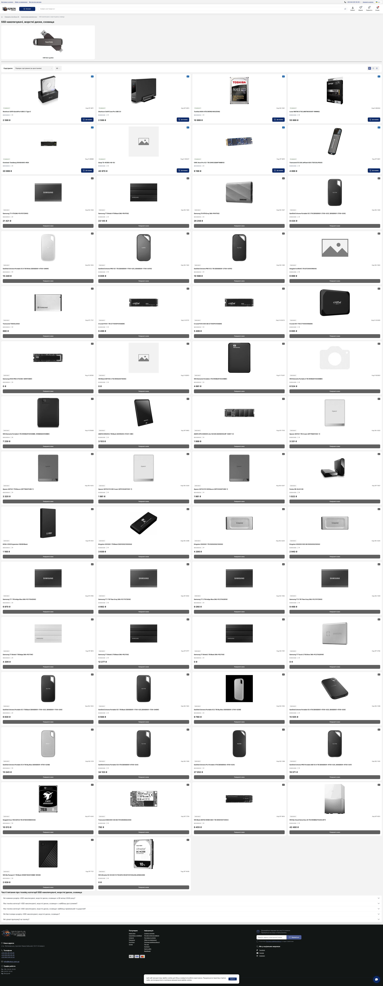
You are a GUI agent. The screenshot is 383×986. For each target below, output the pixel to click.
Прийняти (232, 978)
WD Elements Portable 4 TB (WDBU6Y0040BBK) (306, 379)
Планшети (132, 940)
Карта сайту (147, 949)
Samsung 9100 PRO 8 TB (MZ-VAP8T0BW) (17, 379)
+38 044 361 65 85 (7, 953)
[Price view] (376, 68)
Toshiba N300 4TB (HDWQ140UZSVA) (207, 111)
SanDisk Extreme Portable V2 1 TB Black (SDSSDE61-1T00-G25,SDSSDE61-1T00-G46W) (128, 709)
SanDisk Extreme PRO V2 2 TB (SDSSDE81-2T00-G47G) (213, 268)
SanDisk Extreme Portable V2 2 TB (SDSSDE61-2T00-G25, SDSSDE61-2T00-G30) (317, 213)
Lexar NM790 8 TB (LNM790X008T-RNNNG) (304, 111)
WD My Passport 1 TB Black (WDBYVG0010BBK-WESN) (22, 875)
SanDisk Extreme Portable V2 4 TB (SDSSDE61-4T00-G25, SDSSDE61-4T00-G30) (317, 709)
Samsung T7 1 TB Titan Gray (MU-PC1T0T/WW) (114, 599)
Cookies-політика (149, 933)
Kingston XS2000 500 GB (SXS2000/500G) (304, 544)
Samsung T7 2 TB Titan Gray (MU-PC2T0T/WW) (305, 599)
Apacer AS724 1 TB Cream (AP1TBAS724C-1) (304, 434)
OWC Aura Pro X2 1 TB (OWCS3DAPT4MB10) (209, 162)
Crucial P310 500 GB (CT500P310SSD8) (208, 324)
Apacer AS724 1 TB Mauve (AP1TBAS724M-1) (18, 489)
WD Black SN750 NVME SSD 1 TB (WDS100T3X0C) (211, 820)
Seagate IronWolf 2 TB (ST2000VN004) (303, 268)
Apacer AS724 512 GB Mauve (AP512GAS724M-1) (211, 489)
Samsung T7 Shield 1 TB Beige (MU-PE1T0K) (18, 654)
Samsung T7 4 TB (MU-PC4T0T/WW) (15, 213)
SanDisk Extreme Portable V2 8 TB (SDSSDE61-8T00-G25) (118, 765)
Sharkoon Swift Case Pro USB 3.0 (109, 111)
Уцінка (131, 944)
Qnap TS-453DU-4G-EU (106, 162)
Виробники (147, 951)
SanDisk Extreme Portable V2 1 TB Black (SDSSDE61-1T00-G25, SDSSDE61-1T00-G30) (32, 709)
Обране (360, 9)
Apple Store (132, 933)
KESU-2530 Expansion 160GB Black (15, 544)
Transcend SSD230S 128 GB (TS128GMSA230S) (114, 820)
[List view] (373, 68)
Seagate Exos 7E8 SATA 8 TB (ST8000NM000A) (19, 820)
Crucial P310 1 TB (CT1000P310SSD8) (111, 324)
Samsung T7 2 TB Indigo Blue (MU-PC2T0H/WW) (211, 599)
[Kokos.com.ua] (9, 9)
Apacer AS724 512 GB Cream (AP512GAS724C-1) (115, 489)
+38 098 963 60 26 (7, 955)
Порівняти (369, 9)
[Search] (345, 9)
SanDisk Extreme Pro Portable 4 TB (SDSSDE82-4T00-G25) (214, 765)
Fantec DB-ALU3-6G (296, 489)
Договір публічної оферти (151, 935)
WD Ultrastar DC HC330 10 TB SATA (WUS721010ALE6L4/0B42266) (121, 875)
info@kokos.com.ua (11, 962)
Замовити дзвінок (368, 2)
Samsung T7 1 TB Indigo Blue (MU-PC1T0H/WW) (19, 599)
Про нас (146, 944)
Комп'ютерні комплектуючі (29, 17)
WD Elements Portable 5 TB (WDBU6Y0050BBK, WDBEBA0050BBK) (26, 434)
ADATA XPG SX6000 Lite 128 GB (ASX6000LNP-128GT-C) (214, 434)
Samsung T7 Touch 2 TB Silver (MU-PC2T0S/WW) (306, 654)
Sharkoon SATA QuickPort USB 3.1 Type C (17, 111)
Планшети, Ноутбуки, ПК (12, 17)
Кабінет (352, 10)
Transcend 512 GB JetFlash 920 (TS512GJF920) (305, 162)
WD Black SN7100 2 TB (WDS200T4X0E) (112, 379)
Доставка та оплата (7, 2)
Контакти (146, 946)
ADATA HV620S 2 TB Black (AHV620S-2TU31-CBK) (115, 434)
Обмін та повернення (21, 2)
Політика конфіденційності (152, 942)
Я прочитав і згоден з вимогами (276, 941)
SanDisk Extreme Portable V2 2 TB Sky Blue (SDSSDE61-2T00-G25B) (217, 709)
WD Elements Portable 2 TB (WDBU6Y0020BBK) (210, 379)
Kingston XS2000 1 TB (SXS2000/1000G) (208, 544)
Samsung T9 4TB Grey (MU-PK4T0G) (206, 213)
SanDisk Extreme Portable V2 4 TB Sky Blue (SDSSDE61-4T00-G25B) (26, 765)
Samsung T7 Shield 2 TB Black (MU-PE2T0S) (113, 654)
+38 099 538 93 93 (8, 957)
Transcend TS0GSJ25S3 (11, 324)
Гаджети (131, 938)
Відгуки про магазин (35, 2)
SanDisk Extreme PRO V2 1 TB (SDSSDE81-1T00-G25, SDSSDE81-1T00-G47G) (125, 268)
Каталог (28, 9)
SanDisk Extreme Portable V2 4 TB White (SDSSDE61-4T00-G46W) (26, 268)
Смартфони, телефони (135, 935)
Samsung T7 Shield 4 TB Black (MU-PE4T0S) (113, 213)
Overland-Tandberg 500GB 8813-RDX (16, 162)
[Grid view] (369, 68)
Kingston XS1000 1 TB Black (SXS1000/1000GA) (115, 544)
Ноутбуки (131, 942)
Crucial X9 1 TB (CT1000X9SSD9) (301, 324)
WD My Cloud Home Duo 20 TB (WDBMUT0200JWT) (307, 820)
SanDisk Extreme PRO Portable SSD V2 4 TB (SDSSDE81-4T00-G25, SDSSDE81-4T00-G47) (320, 765)
